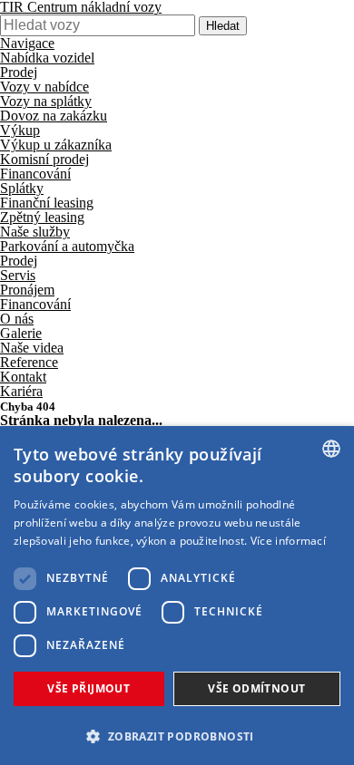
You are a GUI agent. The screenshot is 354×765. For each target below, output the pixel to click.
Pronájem (27, 289)
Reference (29, 362)
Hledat (223, 26)
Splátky (22, 188)
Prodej (18, 72)
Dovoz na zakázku (53, 115)
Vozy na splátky (46, 101)
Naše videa (32, 347)
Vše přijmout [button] (88, 688)
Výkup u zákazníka (56, 144)
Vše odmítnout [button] (256, 688)
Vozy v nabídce (44, 86)
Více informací (288, 540)
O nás (17, 318)
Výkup (20, 130)
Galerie (21, 333)
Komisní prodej (44, 159)
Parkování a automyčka (67, 246)
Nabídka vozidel (47, 57)
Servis (17, 275)
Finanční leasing (46, 202)
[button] (177, 734)
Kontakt (23, 376)
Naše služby (35, 231)
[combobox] (331, 449)
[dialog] (177, 595)
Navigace (27, 43)
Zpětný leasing (42, 217)
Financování (35, 173)
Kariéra (21, 391)
